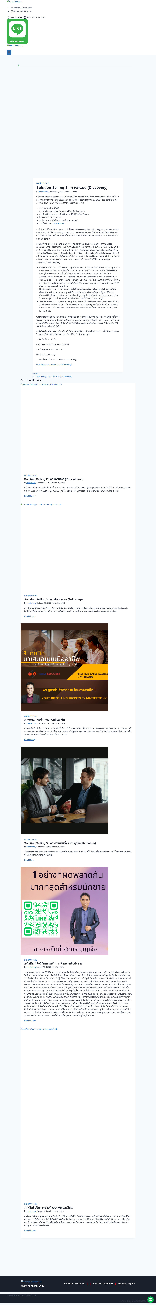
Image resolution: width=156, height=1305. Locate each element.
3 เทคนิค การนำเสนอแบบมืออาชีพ (44, 719)
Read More (30, 496)
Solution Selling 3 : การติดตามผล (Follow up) (53, 599)
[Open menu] (9, 52)
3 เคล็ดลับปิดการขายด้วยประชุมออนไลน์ (48, 1207)
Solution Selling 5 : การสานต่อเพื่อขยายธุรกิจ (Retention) (60, 843)
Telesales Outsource (21, 11)
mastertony (43, 192)
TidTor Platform (58, 223)
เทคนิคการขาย (42, 183)
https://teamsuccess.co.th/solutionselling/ (54, 364)
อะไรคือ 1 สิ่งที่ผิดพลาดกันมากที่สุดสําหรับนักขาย (53, 963)
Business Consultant (21, 8)
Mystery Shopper (126, 1284)
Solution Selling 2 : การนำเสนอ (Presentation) (52, 375)
